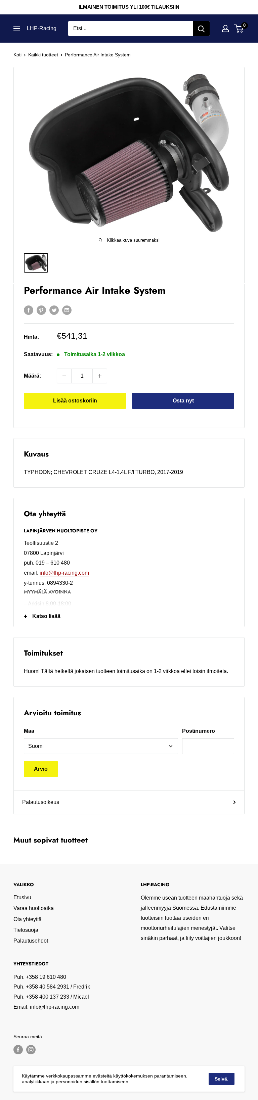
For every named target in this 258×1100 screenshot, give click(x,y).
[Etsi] (201, 28)
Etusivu (22, 897)
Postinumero (198, 731)
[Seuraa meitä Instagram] (31, 1049)
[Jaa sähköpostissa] (67, 310)
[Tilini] (225, 28)
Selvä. (221, 1079)
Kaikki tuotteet (43, 54)
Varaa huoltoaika (33, 908)
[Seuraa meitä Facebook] (18, 1049)
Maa (29, 731)
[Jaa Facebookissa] (28, 310)
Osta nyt (183, 400)
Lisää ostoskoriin (75, 400)
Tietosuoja (25, 930)
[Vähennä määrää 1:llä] (64, 376)
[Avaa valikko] (16, 28)
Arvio (41, 769)
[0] (239, 29)
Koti (17, 54)
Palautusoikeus (40, 802)
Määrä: (32, 376)
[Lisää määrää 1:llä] (100, 376)
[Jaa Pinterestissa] (41, 310)
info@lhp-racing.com (64, 573)
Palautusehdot (30, 941)
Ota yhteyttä (27, 919)
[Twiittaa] (54, 310)
